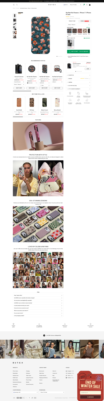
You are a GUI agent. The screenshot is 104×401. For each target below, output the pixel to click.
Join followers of (53, 335)
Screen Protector (19, 76)
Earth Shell (19, 110)
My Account (41, 371)
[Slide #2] (77, 71)
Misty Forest (44, 110)
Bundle (85, 21)
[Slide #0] (75, 71)
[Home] (52, 4)
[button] (70, 16)
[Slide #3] (78, 71)
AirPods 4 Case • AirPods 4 (57, 78)
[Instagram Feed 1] (52, 349)
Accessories (15, 384)
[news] (84, 5)
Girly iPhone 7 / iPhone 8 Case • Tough (57, 112)
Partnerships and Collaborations (56, 380)
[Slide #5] (80, 71)
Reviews (54, 377)
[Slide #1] (76, 71)
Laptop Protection (29, 377)
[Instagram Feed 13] (14, 349)
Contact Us (55, 373)
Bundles (27, 382)
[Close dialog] (91, 377)
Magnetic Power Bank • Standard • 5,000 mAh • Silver (44, 79)
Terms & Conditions (58, 397)
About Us (54, 371)
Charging (28, 371)
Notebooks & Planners (17, 382)
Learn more (87, 38)
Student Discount (42, 375)
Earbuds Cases (15, 375)
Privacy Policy (65, 397)
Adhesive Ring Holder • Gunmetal (32, 79)
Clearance (15, 386)
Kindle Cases (15, 377)
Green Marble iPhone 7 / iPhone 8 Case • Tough (44, 112)
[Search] (17, 5)
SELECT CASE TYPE (71, 38)
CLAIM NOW (90, 397)
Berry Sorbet (57, 110)
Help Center (41, 373)
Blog (53, 375)
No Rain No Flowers (32, 76)
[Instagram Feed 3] (89, 349)
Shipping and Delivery (43, 377)
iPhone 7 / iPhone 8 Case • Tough (19, 112)
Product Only (72, 21)
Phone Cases (15, 371)
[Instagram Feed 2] (70, 349)
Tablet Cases (28, 375)
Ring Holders (15, 373)
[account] (87, 5)
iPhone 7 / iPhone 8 (16, 8)
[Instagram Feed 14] (33, 349)
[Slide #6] (81, 71)
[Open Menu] (14, 5)
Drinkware (28, 373)
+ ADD (87, 68)
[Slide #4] (79, 71)
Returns (40, 383)
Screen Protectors (29, 384)
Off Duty (32, 110)
